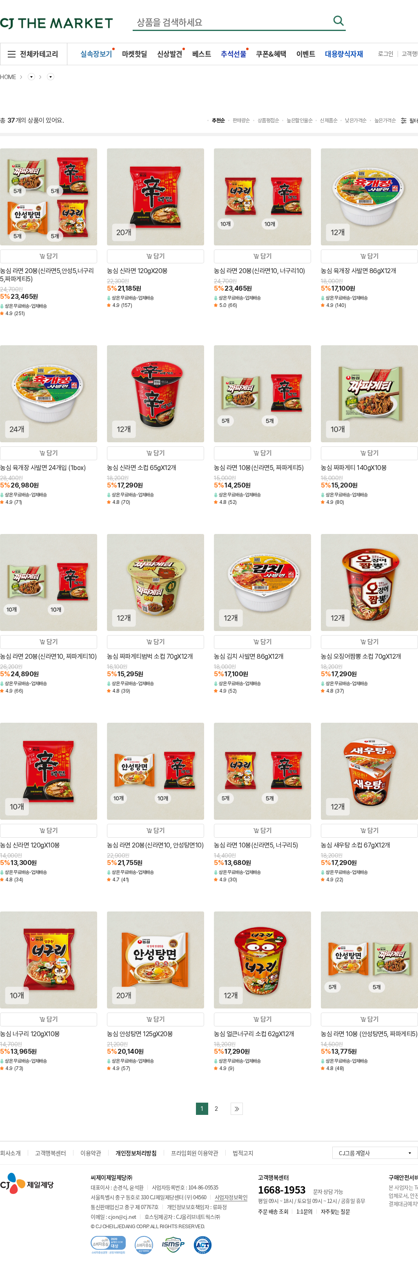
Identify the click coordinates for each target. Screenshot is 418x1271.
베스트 (201, 54)
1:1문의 (304, 1211)
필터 (413, 121)
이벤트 (306, 54)
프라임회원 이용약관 (194, 1153)
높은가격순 (385, 120)
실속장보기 (96, 54)
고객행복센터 (50, 1153)
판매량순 (241, 120)
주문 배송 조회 (273, 1211)
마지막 (237, 1109)
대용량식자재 (344, 54)
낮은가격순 (356, 120)
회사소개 (10, 1153)
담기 (52, 256)
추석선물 (233, 54)
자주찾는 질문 (335, 1211)
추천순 (218, 120)
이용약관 (90, 1153)
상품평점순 (268, 120)
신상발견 (169, 54)
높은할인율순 (299, 120)
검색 (338, 21)
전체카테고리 (39, 54)
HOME (8, 77)
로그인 (386, 53)
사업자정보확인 (231, 1197)
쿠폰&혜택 (271, 54)
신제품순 (328, 120)
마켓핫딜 (134, 54)
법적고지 (243, 1153)
